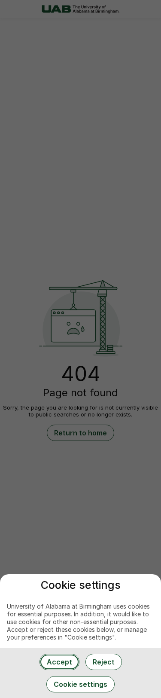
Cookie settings (80, 684)
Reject (104, 662)
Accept (59, 662)
